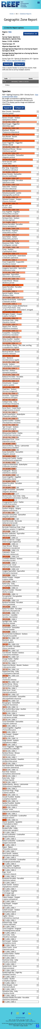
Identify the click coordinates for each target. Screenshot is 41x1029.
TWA (9, 32)
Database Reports (25, 14)
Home (12, 14)
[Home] (15, 4)
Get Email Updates (20, 1017)
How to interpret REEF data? (16, 60)
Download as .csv (30, 34)
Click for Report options (15, 28)
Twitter (23, 1014)
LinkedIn (29, 1014)
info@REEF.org (32, 1021)
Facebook (11, 1014)
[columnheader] (6, 78)
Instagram (17, 1014)
